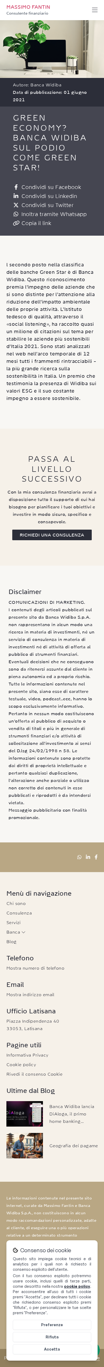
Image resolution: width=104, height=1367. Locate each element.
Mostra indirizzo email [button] (30, 994)
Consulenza (19, 913)
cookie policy (77, 1286)
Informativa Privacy (27, 1055)
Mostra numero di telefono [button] (35, 968)
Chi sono (16, 903)
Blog (11, 941)
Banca (13, 932)
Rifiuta (52, 1337)
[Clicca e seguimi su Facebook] (96, 857)
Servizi (13, 922)
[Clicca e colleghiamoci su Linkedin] (88, 857)
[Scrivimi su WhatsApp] (79, 857)
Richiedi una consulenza (52, 535)
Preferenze (52, 1324)
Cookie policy (21, 1064)
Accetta (52, 1349)
